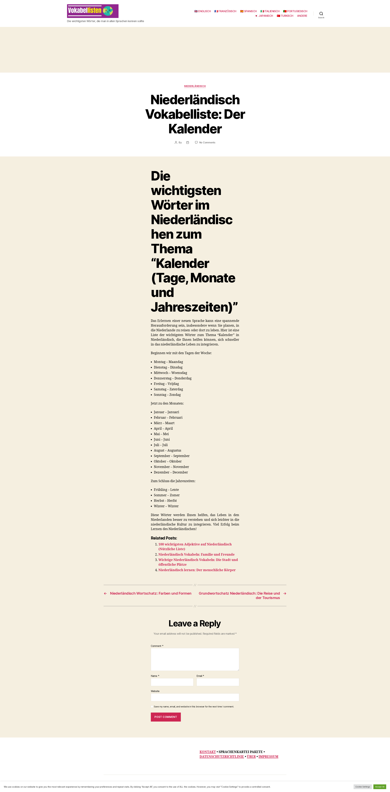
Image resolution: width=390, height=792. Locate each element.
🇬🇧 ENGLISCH (202, 11)
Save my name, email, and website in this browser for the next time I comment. (194, 706)
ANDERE (302, 15)
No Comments (207, 142)
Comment (157, 646)
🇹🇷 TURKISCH (285, 15)
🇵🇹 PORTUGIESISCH (295, 11)
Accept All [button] (379, 786)
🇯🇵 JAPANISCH (264, 15)
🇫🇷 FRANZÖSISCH (225, 11)
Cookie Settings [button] (362, 786)
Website (155, 691)
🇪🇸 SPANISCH (248, 11)
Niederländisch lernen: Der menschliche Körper (197, 570)
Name (155, 676)
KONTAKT (208, 752)
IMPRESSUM (268, 757)
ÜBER (251, 757)
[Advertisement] (195, 49)
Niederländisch (195, 86)
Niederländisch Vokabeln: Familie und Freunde (196, 555)
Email (200, 676)
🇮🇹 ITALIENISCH (270, 11)
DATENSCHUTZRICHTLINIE (222, 757)
